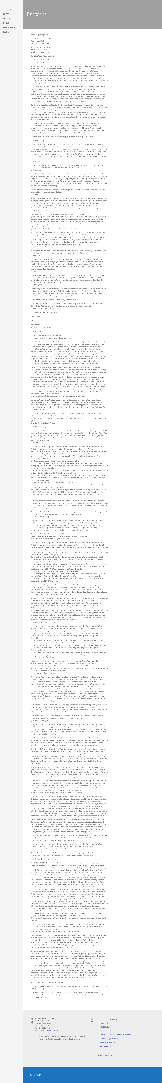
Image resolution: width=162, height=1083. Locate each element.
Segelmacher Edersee (108, 1031)
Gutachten (7, 18)
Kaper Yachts (104, 1023)
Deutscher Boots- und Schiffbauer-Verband (115, 1035)
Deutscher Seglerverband (109, 1039)
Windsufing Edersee (107, 1042)
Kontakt (6, 31)
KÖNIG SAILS (105, 1027)
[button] (158, 2)
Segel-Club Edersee (107, 1046)
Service (6, 13)
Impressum (98, 1055)
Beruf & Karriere (9, 27)
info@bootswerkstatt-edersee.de (46, 1030)
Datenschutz (108, 1055)
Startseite (7, 9)
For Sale (6, 22)
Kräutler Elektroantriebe (109, 1019)
